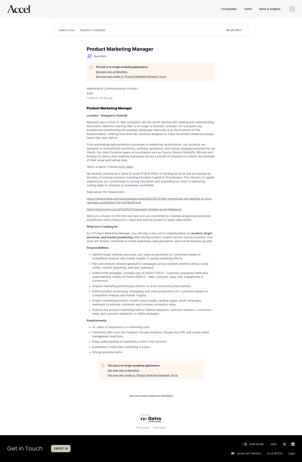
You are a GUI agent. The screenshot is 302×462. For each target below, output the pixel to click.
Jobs (273, 444)
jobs (67, 30)
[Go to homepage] (18, 9)
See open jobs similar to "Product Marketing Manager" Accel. (131, 76)
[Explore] (292, 9)
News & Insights (270, 9)
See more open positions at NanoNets (151, 395)
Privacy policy (143, 427)
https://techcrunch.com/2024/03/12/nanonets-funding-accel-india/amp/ (134, 209)
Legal (291, 453)
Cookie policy (159, 427)
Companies (229, 9)
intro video (126, 166)
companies (93, 30)
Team (248, 9)
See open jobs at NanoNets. (112, 71)
